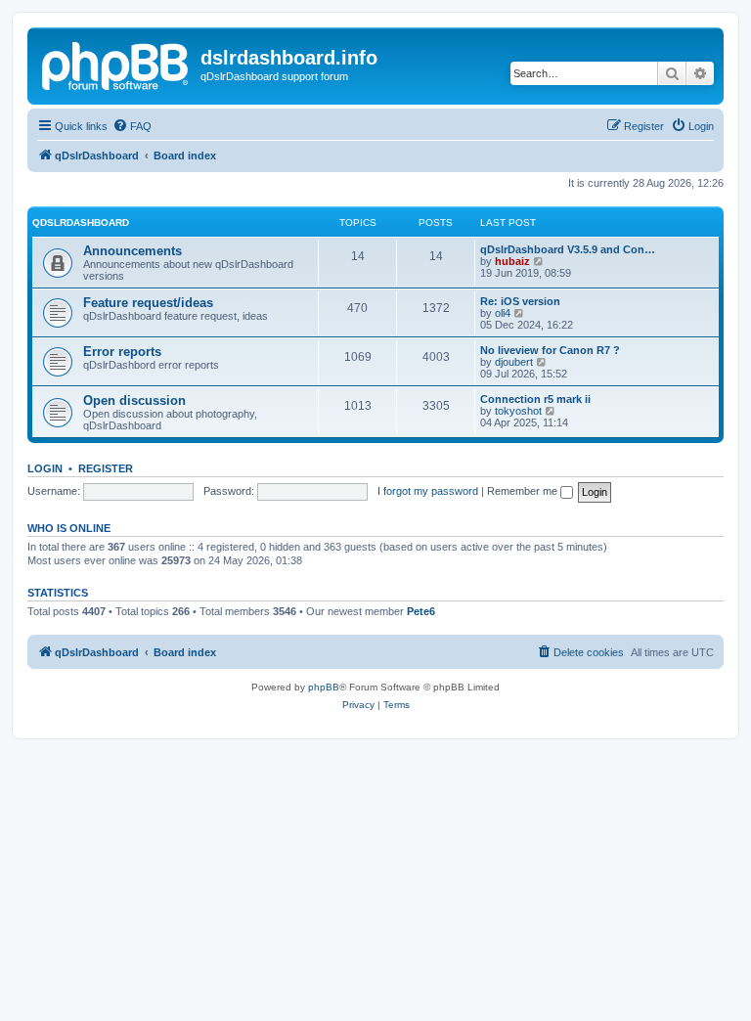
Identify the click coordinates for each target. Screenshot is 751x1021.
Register (105, 468)
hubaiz (512, 261)
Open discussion (134, 400)
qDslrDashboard (80, 222)
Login (45, 468)
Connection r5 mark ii (535, 399)
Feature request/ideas (148, 302)
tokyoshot (518, 411)
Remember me (523, 491)
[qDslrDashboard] (116, 63)
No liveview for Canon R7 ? (550, 350)
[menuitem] (132, 126)
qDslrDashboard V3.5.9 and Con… (567, 249)
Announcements (132, 251)
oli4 (502, 313)
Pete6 (421, 611)
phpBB (323, 687)
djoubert (514, 362)
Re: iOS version (520, 301)
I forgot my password (427, 491)
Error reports (122, 351)
